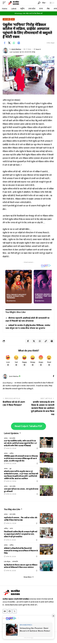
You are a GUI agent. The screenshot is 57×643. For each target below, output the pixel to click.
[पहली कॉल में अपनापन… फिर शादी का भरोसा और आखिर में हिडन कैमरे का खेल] (46, 518)
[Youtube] (5, 611)
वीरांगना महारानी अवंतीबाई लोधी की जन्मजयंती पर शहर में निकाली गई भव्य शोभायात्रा (27, 319)
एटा (13, 19)
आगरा (11, 528)
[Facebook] (53, 376)
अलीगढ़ (11, 453)
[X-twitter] (14, 611)
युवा (10, 468)
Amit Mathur (16, 49)
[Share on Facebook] (4, 43)
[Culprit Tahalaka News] (13, 2)
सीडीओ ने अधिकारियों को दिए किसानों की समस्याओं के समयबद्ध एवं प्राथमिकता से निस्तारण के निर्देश (21, 550)
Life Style (7, 561)
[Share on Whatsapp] (14, 43)
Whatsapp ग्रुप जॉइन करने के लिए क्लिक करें (28, 13)
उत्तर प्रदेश (7, 19)
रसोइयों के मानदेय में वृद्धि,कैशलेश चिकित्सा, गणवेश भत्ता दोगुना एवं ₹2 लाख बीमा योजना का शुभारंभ (27, 326)
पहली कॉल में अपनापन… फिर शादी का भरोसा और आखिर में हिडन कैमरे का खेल (20, 518)
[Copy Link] (45, 341)
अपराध (6, 438)
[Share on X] (9, 43)
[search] (39, 3)
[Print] (19, 43)
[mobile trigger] (5, 2)
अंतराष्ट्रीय (15, 561)
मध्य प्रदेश (12, 438)
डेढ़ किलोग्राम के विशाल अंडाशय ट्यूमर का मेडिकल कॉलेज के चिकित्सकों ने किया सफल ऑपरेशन (20, 566)
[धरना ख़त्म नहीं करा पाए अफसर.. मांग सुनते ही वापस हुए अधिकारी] (46, 490)
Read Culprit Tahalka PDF (28, 426)
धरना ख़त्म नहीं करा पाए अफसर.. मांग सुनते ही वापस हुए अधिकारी (21, 490)
